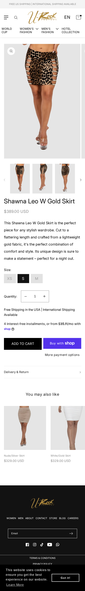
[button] (6, 17)
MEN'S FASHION (48, 30)
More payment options (62, 355)
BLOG (62, 518)
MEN (20, 518)
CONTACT (41, 518)
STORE (53, 518)
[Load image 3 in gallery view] (65, 179)
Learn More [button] (15, 584)
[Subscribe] (71, 533)
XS (9, 278)
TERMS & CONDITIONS (42, 558)
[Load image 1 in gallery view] (20, 179)
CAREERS (73, 518)
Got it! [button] (65, 577)
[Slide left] (4, 180)
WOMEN (11, 518)
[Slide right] (80, 180)
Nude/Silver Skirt (14, 455)
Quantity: (10, 296)
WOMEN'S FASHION (27, 30)
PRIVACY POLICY (42, 563)
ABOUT (29, 518)
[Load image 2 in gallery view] (42, 179)
